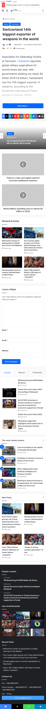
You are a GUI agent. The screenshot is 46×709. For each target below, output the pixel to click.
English (9, 1)
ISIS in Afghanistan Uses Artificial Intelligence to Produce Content (27, 471)
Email (5, 340)
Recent (22, 372)
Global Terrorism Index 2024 (30, 414)
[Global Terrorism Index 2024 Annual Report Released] (9, 392)
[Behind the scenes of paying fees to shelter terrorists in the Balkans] (12, 232)
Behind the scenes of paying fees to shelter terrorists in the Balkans (12, 243)
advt (7, 44)
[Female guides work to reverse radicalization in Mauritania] (12, 262)
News (12, 19)
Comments (37, 372)
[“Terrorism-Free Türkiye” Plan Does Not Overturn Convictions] (8, 632)
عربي (15, 1)
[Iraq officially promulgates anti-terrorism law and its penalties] (37, 624)
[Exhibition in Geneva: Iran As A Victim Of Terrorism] (8, 461)
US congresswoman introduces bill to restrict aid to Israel (21, 142)
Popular (7, 372)
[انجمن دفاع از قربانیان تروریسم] (16, 10)
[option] (23, 135)
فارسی (2, 1)
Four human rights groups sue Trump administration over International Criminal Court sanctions (33, 245)
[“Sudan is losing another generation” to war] (34, 539)
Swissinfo (24, 61)
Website (5, 351)
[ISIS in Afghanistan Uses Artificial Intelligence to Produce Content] (8, 472)
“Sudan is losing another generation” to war (33, 549)
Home (6, 19)
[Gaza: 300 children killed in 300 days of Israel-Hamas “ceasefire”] (34, 262)
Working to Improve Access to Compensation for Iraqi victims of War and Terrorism (30, 483)
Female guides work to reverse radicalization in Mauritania (11, 272)
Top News (15, 24)
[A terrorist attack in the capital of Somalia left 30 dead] (8, 450)
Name (5, 330)
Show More (22, 106)
